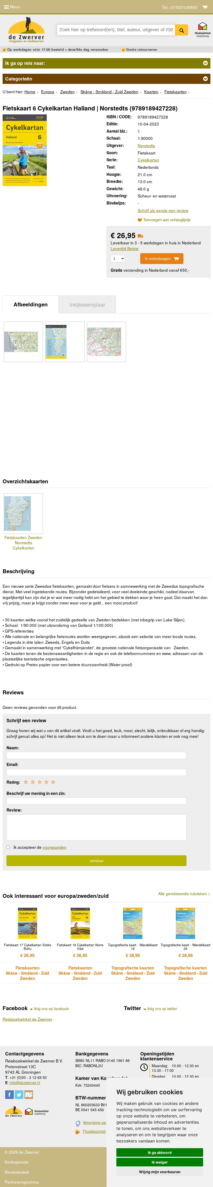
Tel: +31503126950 (179, 7)
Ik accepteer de (40, 847)
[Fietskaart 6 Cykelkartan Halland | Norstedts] (25, 149)
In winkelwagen (158, 258)
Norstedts (146, 145)
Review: (14, 810)
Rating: (13, 782)
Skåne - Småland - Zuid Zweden (109, 91)
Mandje (205, 7)
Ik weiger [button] (160, 1162)
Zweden (67, 91)
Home (29, 91)
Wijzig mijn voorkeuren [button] (160, 1172)
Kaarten (151, 91)
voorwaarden (54, 847)
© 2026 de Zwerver (22, 1152)
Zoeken (181, 29)
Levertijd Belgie (124, 248)
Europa (47, 91)
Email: (12, 764)
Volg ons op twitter (162, 1009)
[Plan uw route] (28, 1094)
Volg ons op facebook (51, 1009)
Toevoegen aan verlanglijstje (167, 220)
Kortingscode (17, 1162)
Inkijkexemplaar (87, 304)
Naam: (12, 748)
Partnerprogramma (22, 1182)
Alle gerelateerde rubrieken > (184, 893)
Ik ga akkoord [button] (160, 1152)
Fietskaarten (175, 91)
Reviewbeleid (17, 1172)
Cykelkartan (148, 160)
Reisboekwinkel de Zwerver (27, 1019)
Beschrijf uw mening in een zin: (35, 793)
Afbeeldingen (31, 304)
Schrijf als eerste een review (163, 210)
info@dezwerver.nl (25, 1082)
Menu (15, 6)
